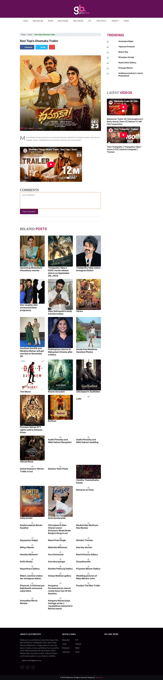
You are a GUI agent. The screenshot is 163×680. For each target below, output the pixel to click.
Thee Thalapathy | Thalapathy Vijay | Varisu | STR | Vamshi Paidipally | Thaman (124, 149)
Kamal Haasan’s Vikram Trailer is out (32, 470)
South (50, 21)
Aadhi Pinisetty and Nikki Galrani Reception (60, 441)
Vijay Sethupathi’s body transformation (60, 312)
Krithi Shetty (26, 561)
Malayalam (38, 21)
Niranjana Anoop (126, 57)
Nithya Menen (27, 547)
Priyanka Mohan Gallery (88, 568)
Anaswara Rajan (126, 41)
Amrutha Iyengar (56, 561)
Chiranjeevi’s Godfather (88, 391)
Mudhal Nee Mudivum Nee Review (87, 526)
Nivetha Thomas (84, 540)
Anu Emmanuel (55, 554)
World (77, 648)
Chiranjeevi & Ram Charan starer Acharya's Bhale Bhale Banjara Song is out (59, 529)
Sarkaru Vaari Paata (58, 468)
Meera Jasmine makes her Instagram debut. (31, 577)
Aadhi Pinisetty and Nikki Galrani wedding (87, 441)
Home (25, 21)
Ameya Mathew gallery (59, 576)
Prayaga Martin (125, 68)
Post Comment (29, 211)
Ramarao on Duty (85, 490)
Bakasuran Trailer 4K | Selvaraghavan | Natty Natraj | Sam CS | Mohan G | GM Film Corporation (125, 121)
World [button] (114, 21)
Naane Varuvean (56, 391)
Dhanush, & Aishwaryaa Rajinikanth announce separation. (32, 588)
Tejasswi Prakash (126, 46)
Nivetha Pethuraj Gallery (60, 568)
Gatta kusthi (26, 518)
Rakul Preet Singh (57, 540)
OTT (89, 21)
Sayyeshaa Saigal (29, 540)
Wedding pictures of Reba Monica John (86, 577)
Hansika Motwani (29, 554)
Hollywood (78, 21)
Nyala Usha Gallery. (127, 62)
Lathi (78, 399)
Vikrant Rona (26, 461)
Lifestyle (78, 644)
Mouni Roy (123, 52)
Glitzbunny (99, 677)
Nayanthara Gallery (30, 568)
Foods (126, 21)
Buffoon (52, 421)
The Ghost (25, 391)
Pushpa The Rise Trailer (88, 585)
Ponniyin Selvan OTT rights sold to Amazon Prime (31, 430)
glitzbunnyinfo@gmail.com (31, 660)
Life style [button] (100, 21)
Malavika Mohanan (57, 547)
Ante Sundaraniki (57, 518)
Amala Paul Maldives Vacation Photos (86, 350)
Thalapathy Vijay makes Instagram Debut (88, 269)
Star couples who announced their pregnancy (29, 308)
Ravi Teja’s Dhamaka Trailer (39, 41)
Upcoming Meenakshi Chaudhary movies (31, 269)
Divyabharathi (83, 561)
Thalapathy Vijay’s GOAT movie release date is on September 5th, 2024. (59, 272)
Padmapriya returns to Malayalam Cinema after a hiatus (60, 352)
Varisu (79, 311)
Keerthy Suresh (84, 547)
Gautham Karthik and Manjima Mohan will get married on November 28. (32, 352)
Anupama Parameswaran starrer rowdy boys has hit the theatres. (59, 589)
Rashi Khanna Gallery (87, 554)
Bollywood (63, 21)
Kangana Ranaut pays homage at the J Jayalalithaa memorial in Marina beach (60, 604)
